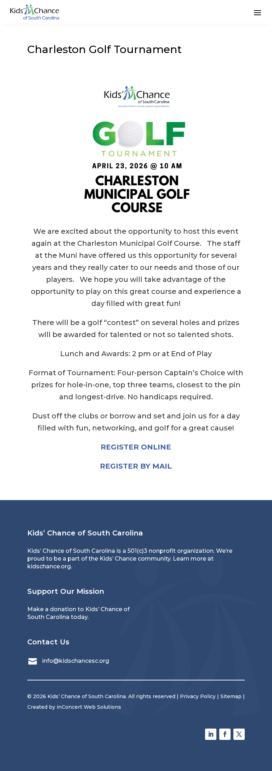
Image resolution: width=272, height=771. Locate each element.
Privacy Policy (198, 696)
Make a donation (51, 609)
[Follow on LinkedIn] (210, 734)
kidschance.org (49, 566)
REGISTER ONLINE (136, 447)
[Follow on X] (239, 734)
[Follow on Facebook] (225, 734)
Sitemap (231, 696)
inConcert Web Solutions (89, 707)
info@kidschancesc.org (75, 660)
